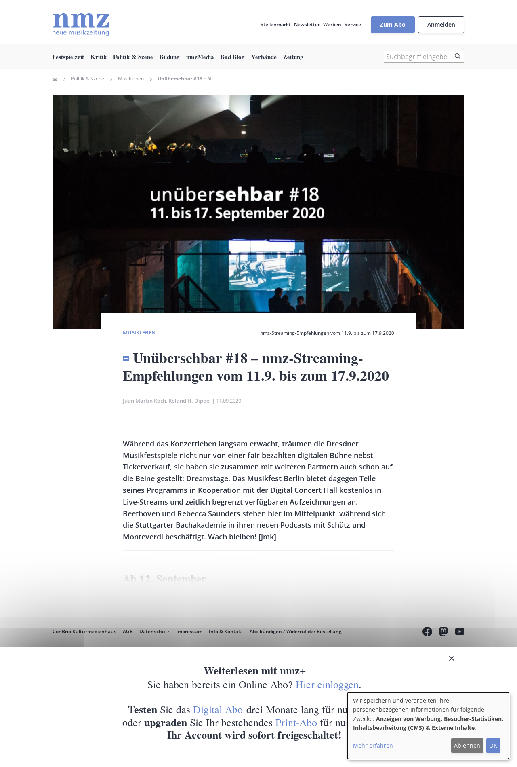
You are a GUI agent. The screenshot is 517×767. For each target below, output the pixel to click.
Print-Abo (296, 722)
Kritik (98, 56)
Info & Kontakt (226, 631)
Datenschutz (154, 631)
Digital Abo (218, 709)
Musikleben (131, 79)
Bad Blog (233, 56)
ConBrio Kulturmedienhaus (84, 631)
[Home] (81, 24)
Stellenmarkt (276, 24)
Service (353, 24)
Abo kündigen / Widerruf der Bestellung (296, 631)
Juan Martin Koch (144, 400)
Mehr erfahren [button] (373, 745)
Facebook (427, 632)
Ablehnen (467, 745)
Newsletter (307, 24)
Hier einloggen (327, 684)
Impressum (189, 631)
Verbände (264, 56)
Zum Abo (393, 24)
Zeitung (293, 56)
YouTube (459, 632)
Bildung (170, 56)
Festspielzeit (68, 56)
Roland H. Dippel (189, 400)
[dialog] (428, 725)
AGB (128, 631)
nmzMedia (200, 56)
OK (493, 745)
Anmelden (441, 24)
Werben (332, 24)
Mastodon (443, 632)
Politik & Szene (133, 56)
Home (55, 79)
